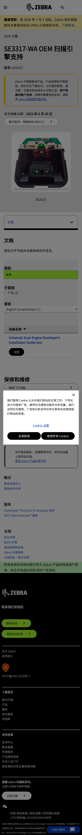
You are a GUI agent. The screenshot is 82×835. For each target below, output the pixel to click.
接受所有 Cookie (58, 436)
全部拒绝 (24, 436)
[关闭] (73, 394)
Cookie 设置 (41, 425)
